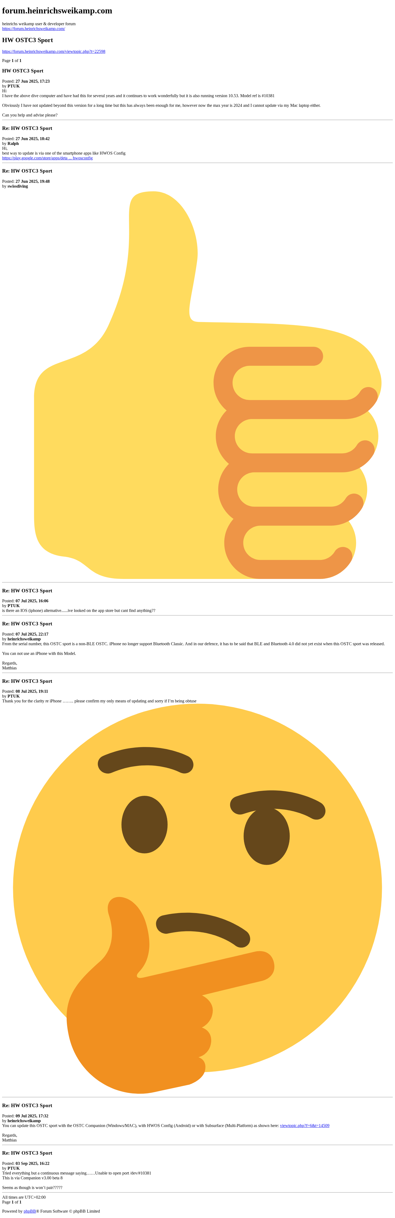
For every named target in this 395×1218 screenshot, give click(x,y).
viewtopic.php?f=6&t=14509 (304, 1125)
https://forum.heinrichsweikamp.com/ (33, 28)
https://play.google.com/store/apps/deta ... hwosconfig (47, 158)
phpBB (30, 1211)
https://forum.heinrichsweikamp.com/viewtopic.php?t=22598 (53, 51)
